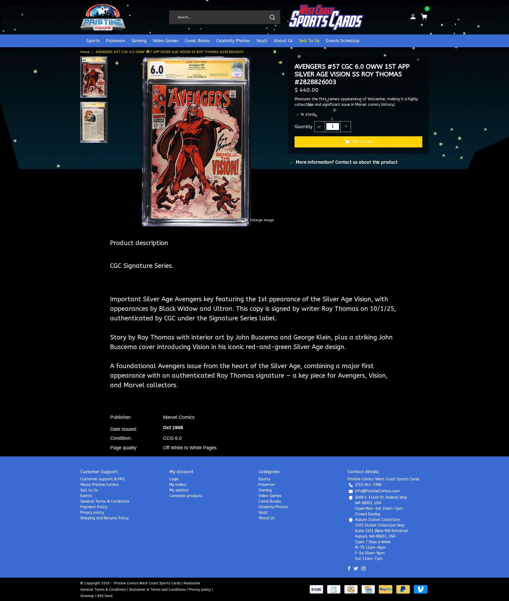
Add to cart (362, 142)
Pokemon (115, 40)
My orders (177, 484)
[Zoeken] (272, 17)
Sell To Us (309, 40)
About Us (283, 40)
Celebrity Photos (233, 40)
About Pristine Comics (99, 484)
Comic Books (197, 40)
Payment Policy (93, 507)
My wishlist (179, 490)
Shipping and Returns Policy (104, 518)
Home (85, 52)
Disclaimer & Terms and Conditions (157, 589)
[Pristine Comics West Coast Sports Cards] (103, 17)
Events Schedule (342, 40)
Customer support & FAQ (102, 479)
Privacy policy (92, 512)
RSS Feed (104, 596)
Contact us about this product (366, 162)
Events (86, 496)
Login (174, 479)
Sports (93, 40)
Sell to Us (89, 490)
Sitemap (87, 596)
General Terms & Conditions (104, 501)
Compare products (185, 496)
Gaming (138, 40)
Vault (261, 40)
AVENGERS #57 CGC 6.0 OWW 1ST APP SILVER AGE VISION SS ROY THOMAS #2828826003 (170, 52)
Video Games (165, 40)
